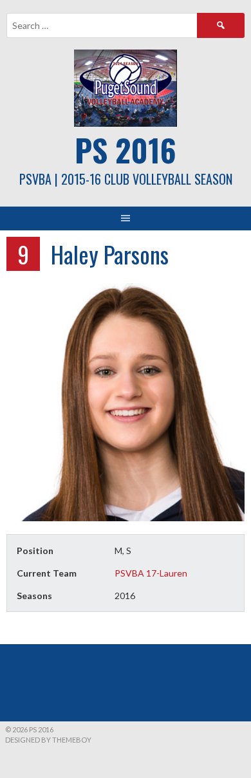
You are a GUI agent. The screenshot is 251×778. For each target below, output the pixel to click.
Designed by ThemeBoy (48, 740)
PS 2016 (125, 149)
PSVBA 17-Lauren (151, 573)
